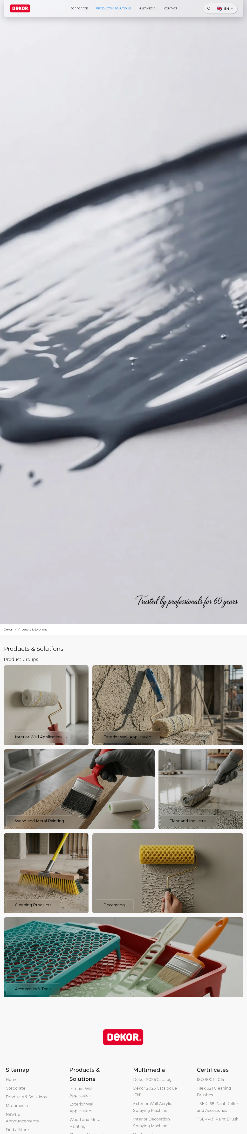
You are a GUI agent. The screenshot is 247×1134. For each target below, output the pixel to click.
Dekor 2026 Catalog (152, 1079)
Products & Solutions (32, 629)
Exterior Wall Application (82, 1107)
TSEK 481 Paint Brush (218, 1119)
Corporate (15, 1088)
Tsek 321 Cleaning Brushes (214, 1091)
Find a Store (17, 1129)
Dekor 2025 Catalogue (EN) (155, 1091)
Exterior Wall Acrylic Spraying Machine (152, 1107)
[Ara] (209, 8)
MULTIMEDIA (147, 8)
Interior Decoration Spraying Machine (151, 1122)
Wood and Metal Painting (85, 1123)
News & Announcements (22, 1117)
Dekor (8, 629)
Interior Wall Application (81, 1092)
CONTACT (170, 8)
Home (12, 1079)
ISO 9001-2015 (210, 1079)
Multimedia (17, 1105)
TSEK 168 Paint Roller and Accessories (217, 1107)
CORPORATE (79, 8)
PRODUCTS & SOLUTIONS (113, 8)
